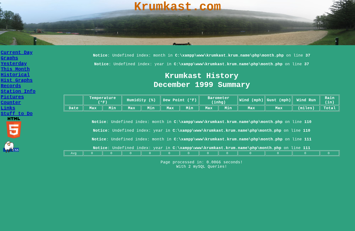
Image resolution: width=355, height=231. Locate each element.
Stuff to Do (17, 113)
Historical (15, 75)
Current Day (17, 52)
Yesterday (14, 63)
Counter (11, 102)
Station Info (18, 91)
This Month (15, 69)
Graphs (9, 58)
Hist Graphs (17, 80)
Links (8, 108)
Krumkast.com (177, 7)
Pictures (12, 97)
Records (11, 86)
